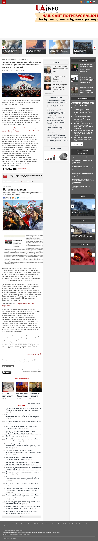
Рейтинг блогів (6, 525)
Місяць (82, 157)
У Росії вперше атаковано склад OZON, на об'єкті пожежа (34, 52)
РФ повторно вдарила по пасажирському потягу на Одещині (81, 235)
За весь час (90, 157)
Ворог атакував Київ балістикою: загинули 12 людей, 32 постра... (81, 52)
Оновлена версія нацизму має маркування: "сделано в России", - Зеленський (35, 397)
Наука (43, 523)
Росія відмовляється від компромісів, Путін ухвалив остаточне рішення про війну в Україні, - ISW (82, 173)
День (75, 157)
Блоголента (88, 523)
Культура (39, 523)
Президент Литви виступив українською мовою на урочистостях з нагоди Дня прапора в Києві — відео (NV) (56, 111)
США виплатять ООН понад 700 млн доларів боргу (22, 483)
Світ (35, 523)
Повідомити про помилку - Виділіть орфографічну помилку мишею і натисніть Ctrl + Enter (20, 361)
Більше (21, 517)
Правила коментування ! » (34, 403)
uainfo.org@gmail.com (24, 534)
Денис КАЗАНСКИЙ (34, 354)
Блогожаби (83, 245)
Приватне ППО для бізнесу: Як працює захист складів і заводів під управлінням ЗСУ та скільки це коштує (87, 79)
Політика (18, 523)
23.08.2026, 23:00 (51, 107)
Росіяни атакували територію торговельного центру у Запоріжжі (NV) (57, 129)
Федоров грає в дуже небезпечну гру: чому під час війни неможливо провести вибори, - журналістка (87, 68)
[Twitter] (88, 2)
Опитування (83, 99)
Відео (82, 220)
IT (58, 523)
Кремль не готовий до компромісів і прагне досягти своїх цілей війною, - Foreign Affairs (86, 90)
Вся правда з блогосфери (9, 59)
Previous (3, 47)
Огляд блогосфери (80, 523)
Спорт (66, 523)
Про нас (5, 534)
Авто (56, 523)
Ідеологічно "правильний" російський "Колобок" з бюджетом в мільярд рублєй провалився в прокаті (60, 88)
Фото (83, 196)
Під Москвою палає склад (14, 436)
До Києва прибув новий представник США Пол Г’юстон (23, 421)
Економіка (30, 523)
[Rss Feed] (81, 2)
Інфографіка (56, 148)
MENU (4, 2)
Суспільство (24, 523)
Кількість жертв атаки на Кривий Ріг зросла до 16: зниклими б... (10, 52)
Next (95, 47)
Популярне (83, 153)
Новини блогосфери (22, 59)
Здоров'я (62, 523)
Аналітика (82, 61)
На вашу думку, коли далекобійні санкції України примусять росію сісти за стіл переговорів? (82, 103)
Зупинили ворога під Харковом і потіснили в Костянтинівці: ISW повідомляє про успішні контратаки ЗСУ (23, 452)
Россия (4, 366)
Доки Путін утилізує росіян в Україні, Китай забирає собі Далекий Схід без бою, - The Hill (7, 397)
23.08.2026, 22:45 (51, 115)
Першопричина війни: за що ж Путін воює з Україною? (60, 78)
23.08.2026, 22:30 (51, 125)
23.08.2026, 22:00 (51, 142)
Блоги (56, 63)
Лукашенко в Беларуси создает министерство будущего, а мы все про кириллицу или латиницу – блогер (20, 130)
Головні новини (11, 523)
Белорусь (10, 366)
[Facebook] (84, 2)
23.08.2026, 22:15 (51, 132)
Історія (47, 523)
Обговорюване (82, 150)
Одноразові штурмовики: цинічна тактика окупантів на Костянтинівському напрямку (60, 69)
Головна (5, 523)
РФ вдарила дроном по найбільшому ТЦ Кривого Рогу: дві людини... (59, 52)
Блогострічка (56, 97)
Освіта (52, 523)
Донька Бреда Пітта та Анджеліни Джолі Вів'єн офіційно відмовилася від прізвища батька (83, 180)
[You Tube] (91, 2)
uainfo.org (20, 532)
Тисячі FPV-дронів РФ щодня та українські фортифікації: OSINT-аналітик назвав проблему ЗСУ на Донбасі (23, 445)
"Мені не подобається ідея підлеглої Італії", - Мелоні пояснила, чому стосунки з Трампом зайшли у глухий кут (22, 497)
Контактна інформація (13, 534)
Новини (21, 405)
